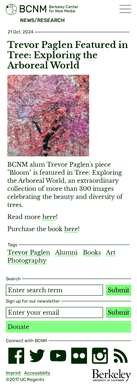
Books (92, 252)
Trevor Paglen (28, 252)
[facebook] (16, 355)
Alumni (66, 252)
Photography (26, 260)
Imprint (13, 372)
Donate (18, 326)
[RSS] (120, 355)
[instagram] (100, 355)
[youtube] (57, 355)
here (49, 217)
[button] (125, 9)
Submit (118, 290)
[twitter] (37, 355)
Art (110, 252)
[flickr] (79, 355)
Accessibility (37, 372)
